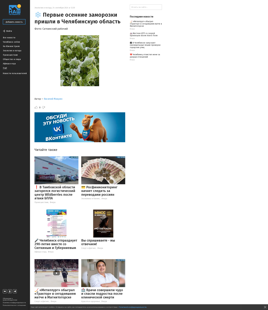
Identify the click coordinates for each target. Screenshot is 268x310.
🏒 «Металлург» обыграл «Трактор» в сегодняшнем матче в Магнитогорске (55, 293)
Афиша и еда (9, 63)
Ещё (5, 68)
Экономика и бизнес (90, 198)
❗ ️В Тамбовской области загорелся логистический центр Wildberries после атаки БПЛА (54, 192)
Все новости (9, 37)
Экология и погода (12, 50)
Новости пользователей (15, 73)
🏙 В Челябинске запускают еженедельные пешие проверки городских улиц (145, 45)
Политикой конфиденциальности (132, 307)
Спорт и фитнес (88, 248)
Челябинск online (11, 42)
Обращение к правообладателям (10, 299)
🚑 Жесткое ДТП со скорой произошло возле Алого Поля (143, 34)
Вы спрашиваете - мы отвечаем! (98, 242)
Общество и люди (12, 59)
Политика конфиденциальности (14, 302)
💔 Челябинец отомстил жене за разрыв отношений (145, 55)
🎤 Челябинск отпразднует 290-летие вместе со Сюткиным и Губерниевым (55, 244)
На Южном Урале (11, 46)
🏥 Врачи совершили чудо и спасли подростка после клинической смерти (102, 293)
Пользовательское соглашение (14, 305)
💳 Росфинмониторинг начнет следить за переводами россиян (99, 191)
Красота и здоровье (90, 301)
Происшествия (10, 55)
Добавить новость (14, 22)
